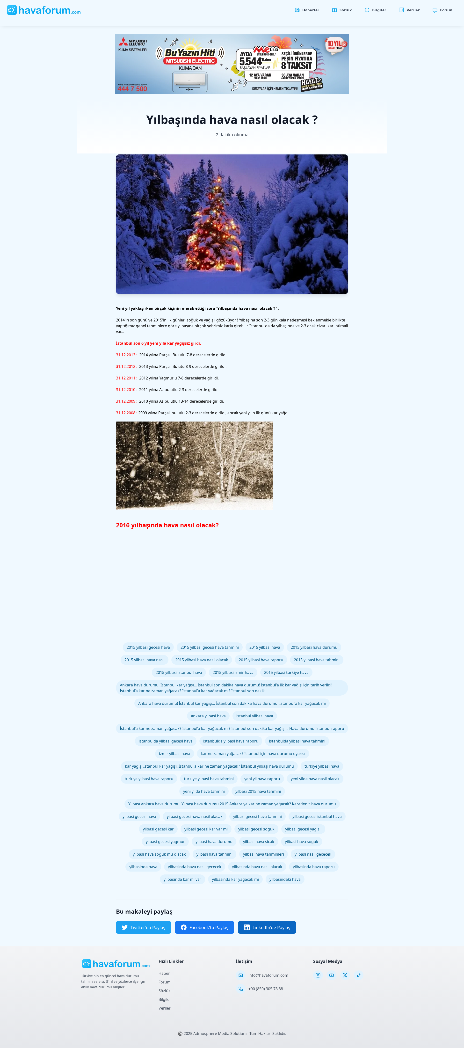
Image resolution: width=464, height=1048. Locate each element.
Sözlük (165, 990)
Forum (165, 982)
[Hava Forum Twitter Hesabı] (345, 975)
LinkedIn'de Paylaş (271, 927)
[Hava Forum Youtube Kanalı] (331, 975)
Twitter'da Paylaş (147, 927)
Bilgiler (165, 999)
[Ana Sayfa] (44, 10)
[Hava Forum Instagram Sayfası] (318, 975)
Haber (164, 973)
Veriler (165, 1008)
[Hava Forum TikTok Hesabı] (358, 975)
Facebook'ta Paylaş (208, 927)
